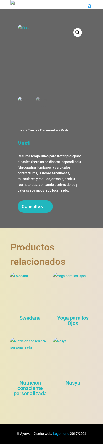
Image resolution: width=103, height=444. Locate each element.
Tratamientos (49, 130)
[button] (77, 32)
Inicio (21, 130)
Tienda (32, 130)
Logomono (61, 434)
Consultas (32, 206)
